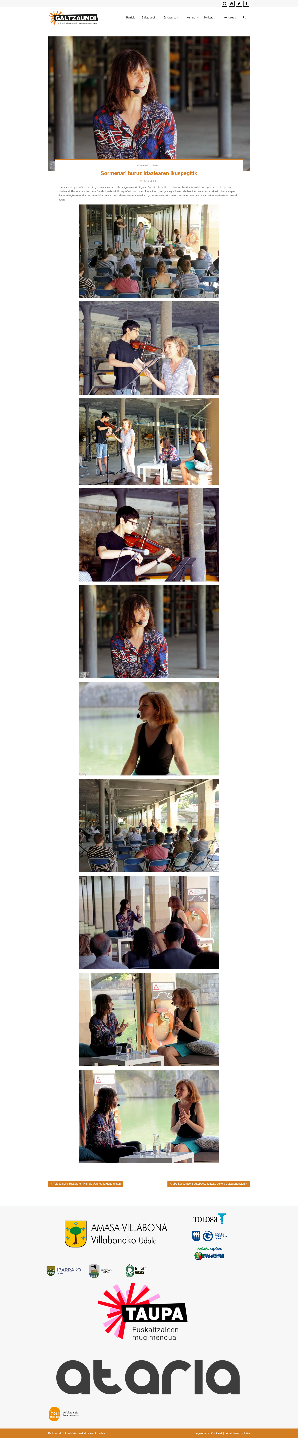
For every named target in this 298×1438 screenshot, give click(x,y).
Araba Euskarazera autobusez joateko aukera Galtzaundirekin (207, 1183)
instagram (224, 4)
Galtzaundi (148, 17)
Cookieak (216, 1433)
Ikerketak (209, 17)
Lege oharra (202, 1433)
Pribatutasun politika (237, 1433)
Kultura (191, 17)
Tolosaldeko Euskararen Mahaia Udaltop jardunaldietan (87, 1183)
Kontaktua (229, 17)
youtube (232, 4)
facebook (246, 4)
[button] (245, 17)
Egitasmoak (170, 17)
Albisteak (155, 165)
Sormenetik (143, 165)
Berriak (130, 17)
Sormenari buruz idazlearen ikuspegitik (149, 173)
